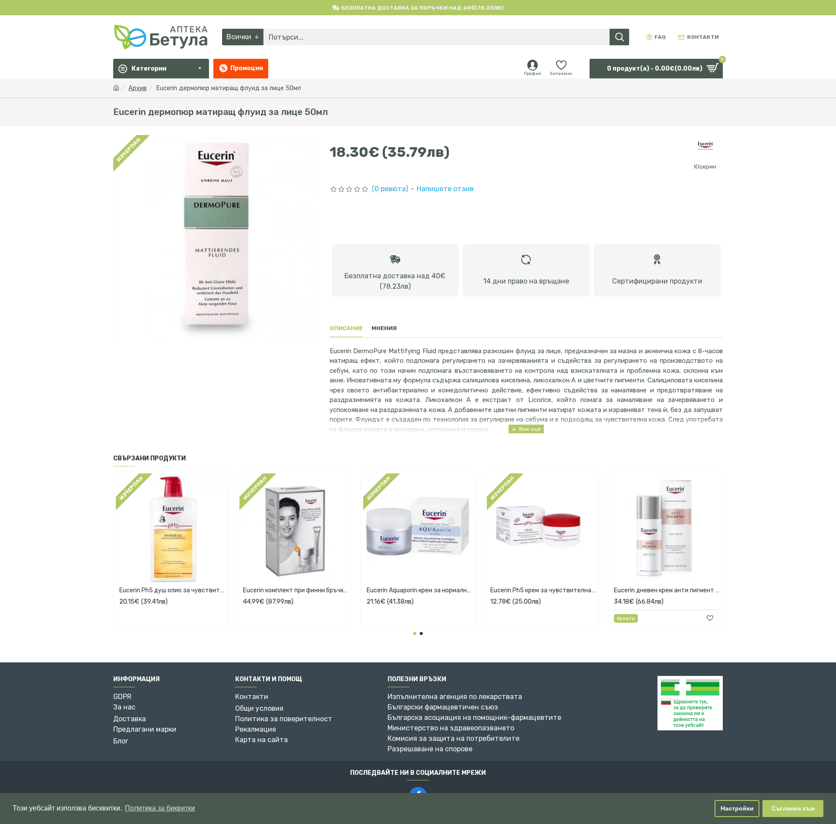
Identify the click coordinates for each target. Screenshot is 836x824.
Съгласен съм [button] (793, 808)
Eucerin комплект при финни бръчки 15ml (296, 590)
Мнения (384, 328)
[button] (414, 633)
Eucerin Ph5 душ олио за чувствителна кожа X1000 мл (172, 590)
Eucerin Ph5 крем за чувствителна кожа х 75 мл (543, 590)
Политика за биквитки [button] (160, 808)
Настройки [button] (737, 808)
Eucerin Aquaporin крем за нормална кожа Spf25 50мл (420, 590)
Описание (346, 328)
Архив (137, 88)
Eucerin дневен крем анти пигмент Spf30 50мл (667, 590)
